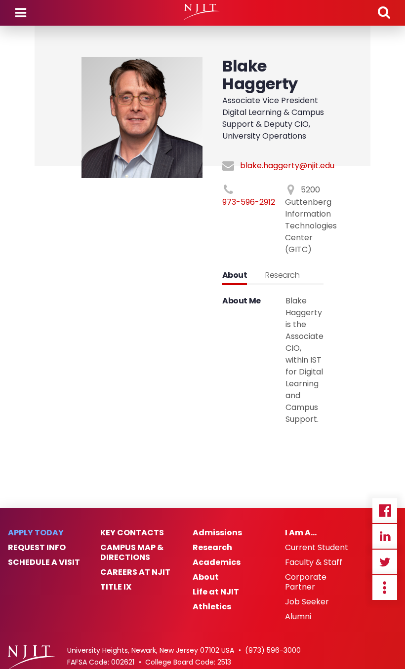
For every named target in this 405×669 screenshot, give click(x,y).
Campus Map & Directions (131, 552)
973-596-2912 (248, 202)
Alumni (298, 617)
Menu (21, 13)
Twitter (384, 562)
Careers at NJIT (135, 572)
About (206, 577)
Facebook (384, 510)
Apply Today (36, 533)
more (384, 587)
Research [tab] (282, 275)
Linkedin (384, 536)
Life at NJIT (216, 592)
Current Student (316, 548)
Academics (217, 562)
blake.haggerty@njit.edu (287, 165)
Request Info (37, 548)
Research (212, 548)
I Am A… (301, 533)
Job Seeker (307, 602)
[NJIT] (202, 12)
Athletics (212, 607)
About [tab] (234, 275)
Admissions (217, 533)
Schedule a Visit (44, 562)
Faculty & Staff (313, 562)
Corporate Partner (305, 582)
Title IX (115, 587)
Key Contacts (132, 533)
